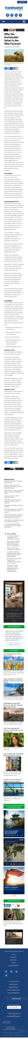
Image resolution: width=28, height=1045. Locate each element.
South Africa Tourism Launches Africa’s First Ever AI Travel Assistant (12, 501)
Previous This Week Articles (13, 992)
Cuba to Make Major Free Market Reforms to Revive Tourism (13, 754)
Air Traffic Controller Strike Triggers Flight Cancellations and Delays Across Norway (14, 561)
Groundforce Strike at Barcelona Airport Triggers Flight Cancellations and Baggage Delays (14, 554)
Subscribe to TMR (14, 644)
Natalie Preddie (9, 46)
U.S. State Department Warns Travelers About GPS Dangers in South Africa (13, 525)
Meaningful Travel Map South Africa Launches (13, 506)
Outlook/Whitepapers (13, 987)
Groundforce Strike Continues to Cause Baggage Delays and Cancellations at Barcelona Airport (12, 568)
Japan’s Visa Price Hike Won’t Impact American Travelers (12, 780)
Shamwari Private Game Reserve (13, 138)
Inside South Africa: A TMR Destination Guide (11, 496)
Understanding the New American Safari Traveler (13, 481)
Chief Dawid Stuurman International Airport (12, 177)
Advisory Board (13, 959)
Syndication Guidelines (13, 965)
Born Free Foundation (16, 152)
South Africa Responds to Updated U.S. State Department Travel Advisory (13, 511)
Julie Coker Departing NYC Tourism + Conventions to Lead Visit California (13, 730)
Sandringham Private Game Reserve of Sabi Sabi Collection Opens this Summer (13, 705)
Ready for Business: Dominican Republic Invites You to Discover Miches (13, 680)
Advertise (13, 962)
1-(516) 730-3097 (6, 1022)
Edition (23, 2)
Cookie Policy (5, 1035)
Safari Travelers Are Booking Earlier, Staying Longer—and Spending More (14, 492)
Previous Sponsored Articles (13, 989)
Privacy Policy (11, 1035)
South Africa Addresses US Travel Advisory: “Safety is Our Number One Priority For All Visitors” (13, 516)
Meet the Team (13, 957)
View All (14, 896)
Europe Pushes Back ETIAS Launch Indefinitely (14, 548)
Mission (13, 954)
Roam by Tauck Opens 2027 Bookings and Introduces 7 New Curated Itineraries (13, 486)
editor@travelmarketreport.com (13, 1016)
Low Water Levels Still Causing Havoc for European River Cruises (13, 537)
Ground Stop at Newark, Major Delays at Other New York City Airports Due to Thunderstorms (13, 544)
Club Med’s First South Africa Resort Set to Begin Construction (14, 520)
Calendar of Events (13, 984)
